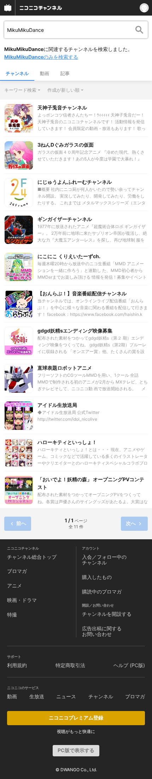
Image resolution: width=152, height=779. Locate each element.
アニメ (14, 585)
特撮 (12, 615)
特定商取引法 (70, 665)
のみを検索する (41, 57)
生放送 (36, 696)
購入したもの (97, 577)
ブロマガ (17, 571)
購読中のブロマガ (102, 591)
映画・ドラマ (22, 600)
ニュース (66, 696)
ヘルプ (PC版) (129, 665)
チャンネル (17, 73)
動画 (44, 73)
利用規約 (17, 665)
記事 (65, 73)
